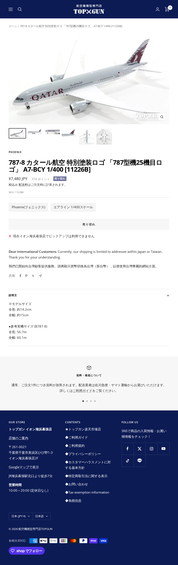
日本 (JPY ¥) (19, 516)
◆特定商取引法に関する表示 (86, 476)
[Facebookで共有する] (20, 275)
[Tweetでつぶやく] (33, 275)
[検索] (20, 9)
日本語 (39, 516)
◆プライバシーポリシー (83, 454)
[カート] (167, 9)
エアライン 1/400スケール (73, 207)
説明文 (13, 295)
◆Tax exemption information (87, 492)
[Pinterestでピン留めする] (26, 275)
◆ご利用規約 (75, 445)
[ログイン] (158, 9)
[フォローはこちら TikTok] (128, 461)
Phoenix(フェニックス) (28, 207)
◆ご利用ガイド (76, 437)
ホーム (13, 26)
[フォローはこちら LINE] (139, 461)
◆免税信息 (73, 500)
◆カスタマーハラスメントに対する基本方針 (88, 465)
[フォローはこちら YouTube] (163, 449)
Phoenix (15, 152)
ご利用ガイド (82, 390)
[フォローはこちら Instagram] (151, 449)
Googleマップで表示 (24, 467)
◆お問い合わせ (76, 484)
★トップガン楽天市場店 (83, 429)
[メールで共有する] (40, 275)
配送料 (23, 184)
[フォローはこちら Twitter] (139, 449)
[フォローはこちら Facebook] (128, 449)
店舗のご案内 (18, 438)
